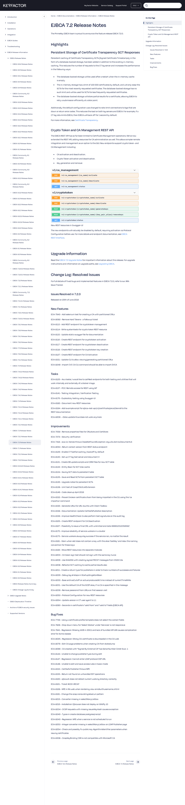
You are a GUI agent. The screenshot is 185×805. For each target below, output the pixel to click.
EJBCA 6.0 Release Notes (22, 578)
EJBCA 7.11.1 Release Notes (23, 286)
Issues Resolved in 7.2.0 (159, 50)
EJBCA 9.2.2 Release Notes (23, 131)
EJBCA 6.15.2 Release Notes (23, 472)
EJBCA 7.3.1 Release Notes (22, 424)
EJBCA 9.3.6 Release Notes (23, 102)
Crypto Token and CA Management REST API (163, 35)
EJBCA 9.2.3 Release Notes (23, 125)
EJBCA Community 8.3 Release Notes (21, 185)
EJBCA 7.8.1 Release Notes (22, 336)
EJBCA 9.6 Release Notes (22, 70)
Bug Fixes (153, 67)
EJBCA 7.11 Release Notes (22, 307)
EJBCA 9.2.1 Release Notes (22, 137)
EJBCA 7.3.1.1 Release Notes (23, 419)
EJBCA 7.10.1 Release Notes (23, 312)
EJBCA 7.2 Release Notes (22, 442)
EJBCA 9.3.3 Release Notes (23, 120)
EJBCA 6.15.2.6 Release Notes (24, 466)
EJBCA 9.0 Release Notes (22, 164)
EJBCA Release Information (17, 52)
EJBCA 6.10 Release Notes (22, 519)
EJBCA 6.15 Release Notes (22, 483)
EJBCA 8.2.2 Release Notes (23, 228)
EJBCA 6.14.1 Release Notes (23, 489)
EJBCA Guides (12, 40)
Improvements (155, 63)
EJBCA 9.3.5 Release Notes (23, 108)
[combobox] (163, 5)
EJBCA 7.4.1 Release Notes (22, 395)
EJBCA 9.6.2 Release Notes (23, 64)
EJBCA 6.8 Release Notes (22, 530)
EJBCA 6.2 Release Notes (22, 566)
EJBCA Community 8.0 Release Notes (21, 261)
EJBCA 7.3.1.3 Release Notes (23, 407)
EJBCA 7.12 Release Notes (22, 280)
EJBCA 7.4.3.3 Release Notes (23, 371)
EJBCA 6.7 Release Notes (22, 536)
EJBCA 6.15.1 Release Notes (23, 477)
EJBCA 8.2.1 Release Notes (22, 210)
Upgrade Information (153, 41)
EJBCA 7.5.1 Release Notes (22, 360)
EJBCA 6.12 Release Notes (22, 507)
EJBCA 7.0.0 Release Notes (22, 460)
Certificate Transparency (86, 120)
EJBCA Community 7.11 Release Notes (21, 293)
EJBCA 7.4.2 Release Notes (22, 389)
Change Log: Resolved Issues (156, 45)
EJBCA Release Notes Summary (24, 584)
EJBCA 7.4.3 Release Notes (22, 383)
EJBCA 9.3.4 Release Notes (23, 114)
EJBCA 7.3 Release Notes (22, 430)
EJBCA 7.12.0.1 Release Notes (23, 274)
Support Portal (121, 5)
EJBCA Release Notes (18, 58)
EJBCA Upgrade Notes (18, 595)
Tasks (152, 58)
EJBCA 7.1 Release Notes (22, 448)
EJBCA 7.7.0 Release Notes (22, 348)
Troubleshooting (13, 46)
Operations (11, 29)
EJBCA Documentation (65, 16)
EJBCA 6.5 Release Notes (22, 548)
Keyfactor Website (91, 5)
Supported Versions (17, 613)
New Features (155, 54)
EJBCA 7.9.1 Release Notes (22, 324)
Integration (11, 34)
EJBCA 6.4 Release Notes (22, 554)
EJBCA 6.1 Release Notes (22, 572)
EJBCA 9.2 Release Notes (22, 143)
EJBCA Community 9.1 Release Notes (21, 156)
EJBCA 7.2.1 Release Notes (22, 436)
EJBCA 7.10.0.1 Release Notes (23, 318)
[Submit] (146, 5)
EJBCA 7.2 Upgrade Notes (70, 260)
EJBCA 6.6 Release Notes (22, 542)
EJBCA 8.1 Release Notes (22, 248)
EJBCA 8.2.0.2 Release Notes (23, 222)
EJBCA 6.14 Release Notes (22, 495)
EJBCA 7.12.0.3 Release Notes (24, 269)
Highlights (149, 23)
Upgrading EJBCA (106, 263)
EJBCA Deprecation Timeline (20, 601)
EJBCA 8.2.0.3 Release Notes (23, 216)
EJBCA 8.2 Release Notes (22, 234)
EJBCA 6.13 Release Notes (22, 501)
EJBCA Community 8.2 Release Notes (21, 241)
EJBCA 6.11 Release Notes (22, 513)
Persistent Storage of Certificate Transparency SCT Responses (160, 28)
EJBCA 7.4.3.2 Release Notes (23, 377)
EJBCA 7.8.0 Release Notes (22, 342)
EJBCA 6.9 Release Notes (22, 525)
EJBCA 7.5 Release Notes (22, 365)
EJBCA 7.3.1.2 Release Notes (23, 413)
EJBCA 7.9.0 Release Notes (22, 330)
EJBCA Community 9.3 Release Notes (21, 94)
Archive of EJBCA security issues (22, 607)
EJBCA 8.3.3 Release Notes (23, 178)
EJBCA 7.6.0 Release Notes (22, 354)
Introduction (12, 17)
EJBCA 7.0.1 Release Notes (22, 454)
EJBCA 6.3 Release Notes (22, 560)
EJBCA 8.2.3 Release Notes (23, 204)
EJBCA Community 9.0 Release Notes (21, 170)
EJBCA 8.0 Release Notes (22, 254)
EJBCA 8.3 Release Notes (22, 198)
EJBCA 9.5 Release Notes (22, 82)
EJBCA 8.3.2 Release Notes (23, 192)
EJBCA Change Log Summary (23, 589)
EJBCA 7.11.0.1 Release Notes (23, 301)
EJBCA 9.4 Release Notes (22, 87)
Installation (11, 23)
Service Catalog (107, 5)
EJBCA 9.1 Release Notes (22, 149)
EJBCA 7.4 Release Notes (22, 401)
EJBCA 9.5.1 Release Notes (22, 76)
